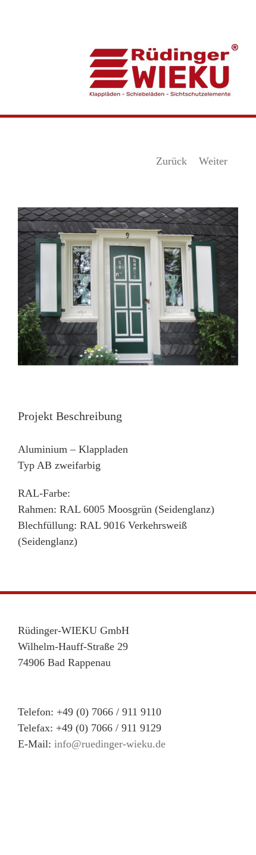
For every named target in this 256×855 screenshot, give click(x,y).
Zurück (171, 161)
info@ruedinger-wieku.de (110, 744)
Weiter (213, 161)
